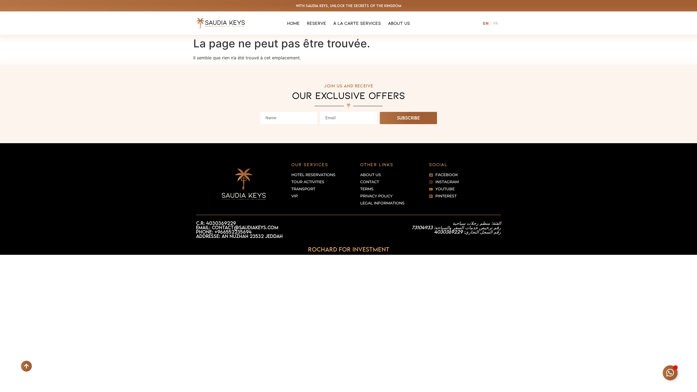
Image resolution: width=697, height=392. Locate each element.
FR (495, 23)
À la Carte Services (357, 23)
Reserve (316, 23)
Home (293, 23)
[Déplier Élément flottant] (670, 372)
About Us (399, 23)
